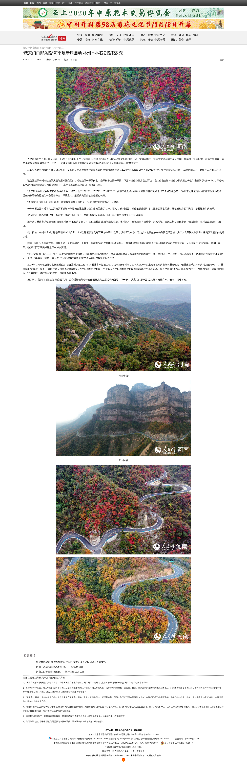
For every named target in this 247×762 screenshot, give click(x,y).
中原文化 (159, 35)
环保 (150, 39)
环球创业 (79, 3)
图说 (174, 39)
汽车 (64, 3)
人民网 (56, 59)
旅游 (174, 35)
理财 (118, 39)
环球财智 (89, 3)
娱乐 (188, 35)
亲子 (188, 39)
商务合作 (119, 730)
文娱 (51, 3)
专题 (80, 39)
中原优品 (129, 39)
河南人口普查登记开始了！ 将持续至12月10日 (60, 671)
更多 (222, 59)
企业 (118, 35)
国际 (32, 3)
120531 (132, 743)
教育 (98, 3)
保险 (112, 39)
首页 (26, 3)
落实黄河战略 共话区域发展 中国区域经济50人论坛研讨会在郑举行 (71, 662)
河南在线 (97, 39)
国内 (39, 3)
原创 (87, 35)
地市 (196, 35)
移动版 (117, 3)
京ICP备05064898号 (149, 743)
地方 (106, 3)
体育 (58, 3)
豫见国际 (97, 35)
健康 (181, 35)
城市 (71, 3)
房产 (143, 35)
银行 (112, 35)
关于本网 (109, 730)
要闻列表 (51, 48)
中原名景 (159, 39)
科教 (150, 35)
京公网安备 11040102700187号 (179, 743)
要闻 (80, 35)
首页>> (26, 48)
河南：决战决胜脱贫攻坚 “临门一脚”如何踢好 (59, 666)
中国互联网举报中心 (60, 738)
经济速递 (128, 35)
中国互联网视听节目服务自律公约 (69, 743)
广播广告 (128, 730)
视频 (45, 3)
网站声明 (138, 730)
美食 (181, 39)
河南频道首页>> (38, 48)
